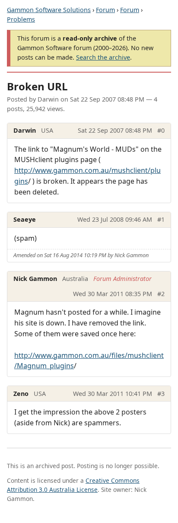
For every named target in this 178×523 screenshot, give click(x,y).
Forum (105, 10)
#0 (161, 130)
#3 (161, 393)
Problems (21, 19)
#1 (161, 219)
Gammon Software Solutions (49, 10)
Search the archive (103, 57)
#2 (161, 294)
